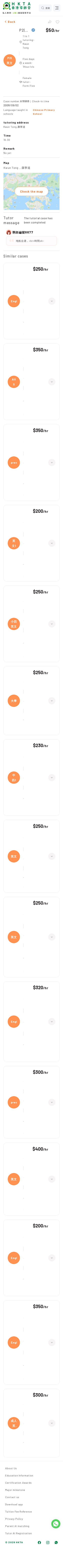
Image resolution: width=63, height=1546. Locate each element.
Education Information (19, 1475)
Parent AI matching (17, 1526)
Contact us (12, 1497)
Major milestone (15, 1489)
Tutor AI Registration (18, 1533)
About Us (11, 1468)
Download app (14, 1504)
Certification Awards (18, 1482)
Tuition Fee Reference (18, 1511)
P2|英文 (24, 30)
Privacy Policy (14, 1518)
